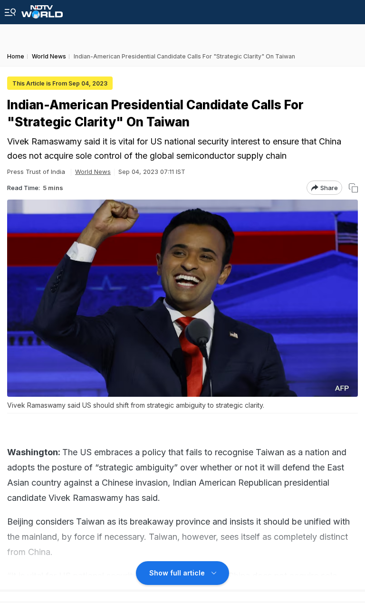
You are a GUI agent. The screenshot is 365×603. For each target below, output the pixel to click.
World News (93, 171)
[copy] (353, 187)
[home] (42, 9)
